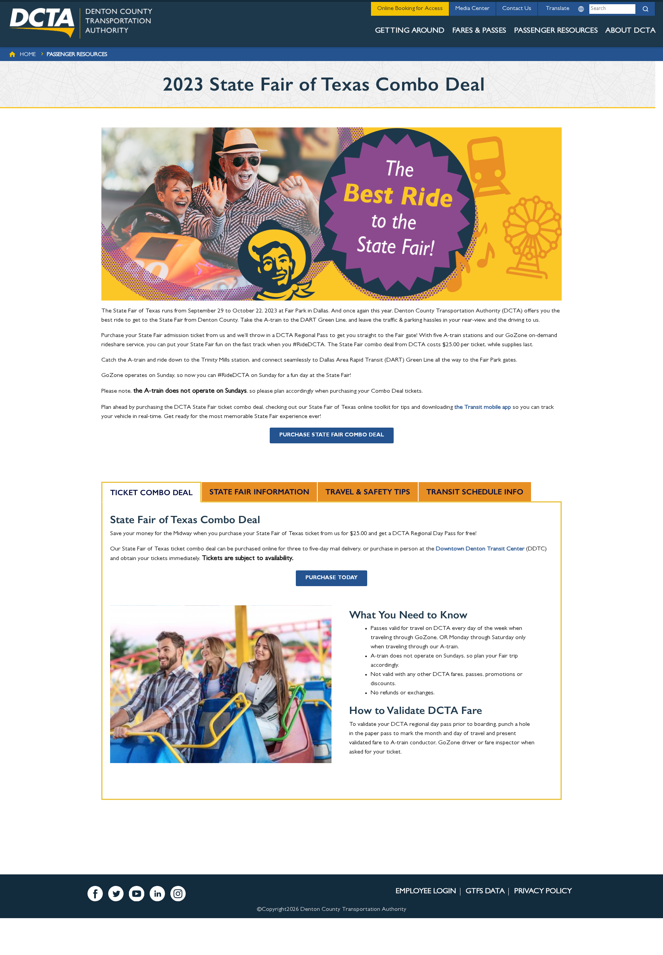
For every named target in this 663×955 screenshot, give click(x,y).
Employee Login (426, 892)
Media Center (472, 9)
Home (28, 55)
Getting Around (410, 31)
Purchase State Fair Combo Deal (331, 435)
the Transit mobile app (482, 408)
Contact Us (516, 9)
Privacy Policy (543, 892)
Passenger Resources (556, 31)
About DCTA (630, 31)
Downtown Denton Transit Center (480, 549)
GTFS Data (485, 892)
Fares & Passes (479, 31)
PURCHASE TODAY (331, 578)
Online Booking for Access (410, 9)
